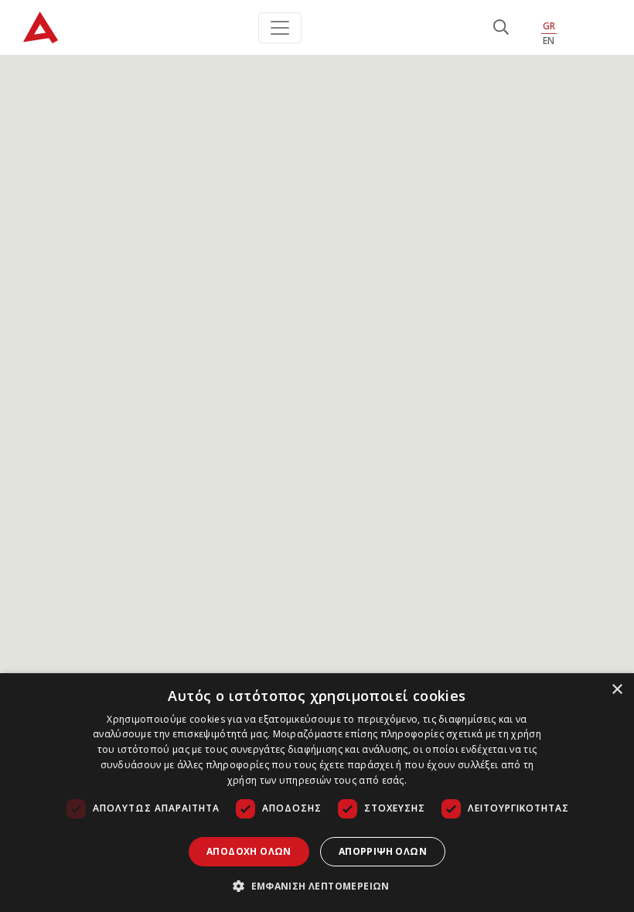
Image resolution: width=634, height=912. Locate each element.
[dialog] (317, 792)
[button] (317, 885)
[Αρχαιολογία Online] (40, 27)
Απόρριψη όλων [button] (383, 851)
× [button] (616, 690)
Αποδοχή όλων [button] (248, 851)
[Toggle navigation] (280, 27)
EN (548, 40)
